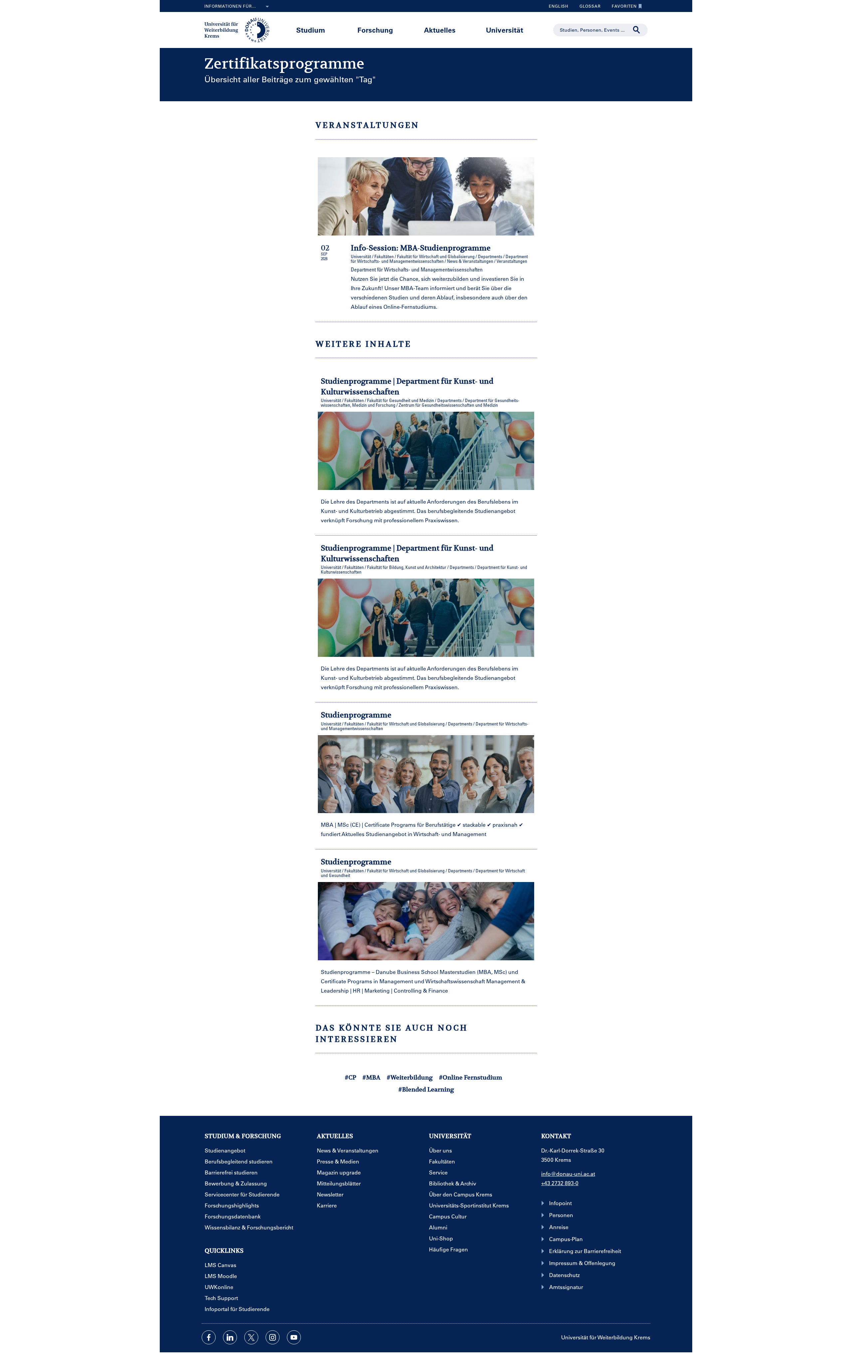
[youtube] (294, 1337)
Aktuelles (440, 29)
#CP (350, 1077)
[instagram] (273, 1337)
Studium (310, 29)
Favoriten (622, 7)
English (558, 6)
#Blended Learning (426, 1089)
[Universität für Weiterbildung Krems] (240, 29)
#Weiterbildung (410, 1077)
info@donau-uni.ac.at (568, 1173)
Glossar (587, 7)
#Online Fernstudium (470, 1077)
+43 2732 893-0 (559, 1182)
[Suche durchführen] (637, 30)
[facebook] (209, 1337)
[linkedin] (230, 1337)
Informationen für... (230, 6)
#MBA (371, 1077)
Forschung (375, 29)
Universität (504, 29)
